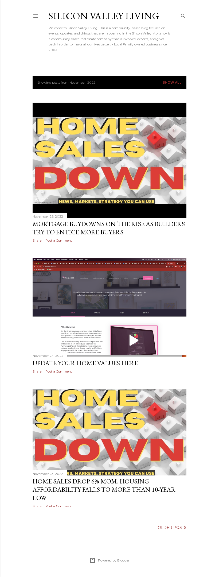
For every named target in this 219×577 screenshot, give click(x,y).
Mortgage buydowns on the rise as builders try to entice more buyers (109, 228)
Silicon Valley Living (104, 16)
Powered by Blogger (114, 560)
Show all (172, 82)
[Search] (183, 15)
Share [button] (37, 240)
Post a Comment (58, 240)
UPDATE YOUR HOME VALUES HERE (85, 363)
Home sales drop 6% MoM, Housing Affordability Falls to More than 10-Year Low (104, 489)
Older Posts (172, 527)
